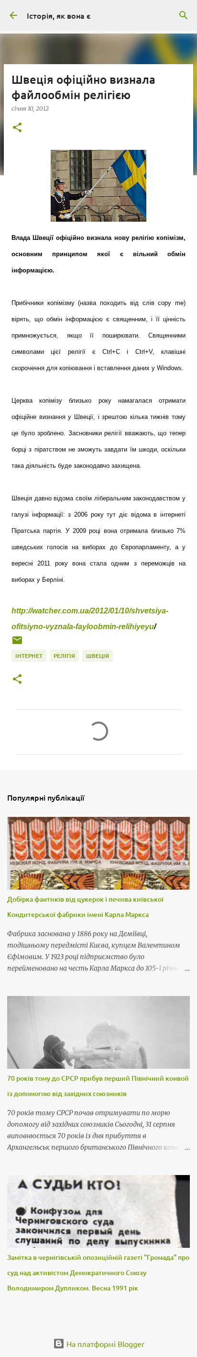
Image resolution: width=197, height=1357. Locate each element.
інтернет (29, 656)
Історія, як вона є (58, 15)
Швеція (97, 656)
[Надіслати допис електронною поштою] (17, 644)
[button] (17, 128)
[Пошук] (183, 15)
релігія (64, 656)
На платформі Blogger (104, 1343)
